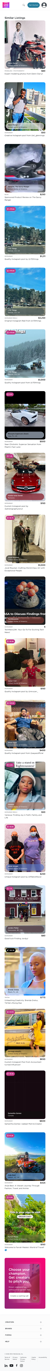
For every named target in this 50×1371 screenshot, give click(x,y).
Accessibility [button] (43, 1357)
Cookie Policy (34, 1358)
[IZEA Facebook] (16, 1365)
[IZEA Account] (44, 5)
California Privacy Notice (23, 1359)
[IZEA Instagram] (21, 1365)
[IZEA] (6, 5)
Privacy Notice (15, 1358)
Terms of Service (7, 1358)
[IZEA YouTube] (11, 1365)
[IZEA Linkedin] (6, 1365)
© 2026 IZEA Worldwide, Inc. (14, 1354)
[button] (24, 5)
